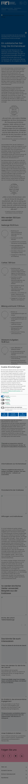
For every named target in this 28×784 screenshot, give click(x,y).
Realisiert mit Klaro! (23, 417)
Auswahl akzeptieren (13, 414)
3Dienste (7, 397)
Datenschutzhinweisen (14, 391)
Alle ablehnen (4, 414)
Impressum (6, 392)
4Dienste (7, 404)
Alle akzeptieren (22, 414)
